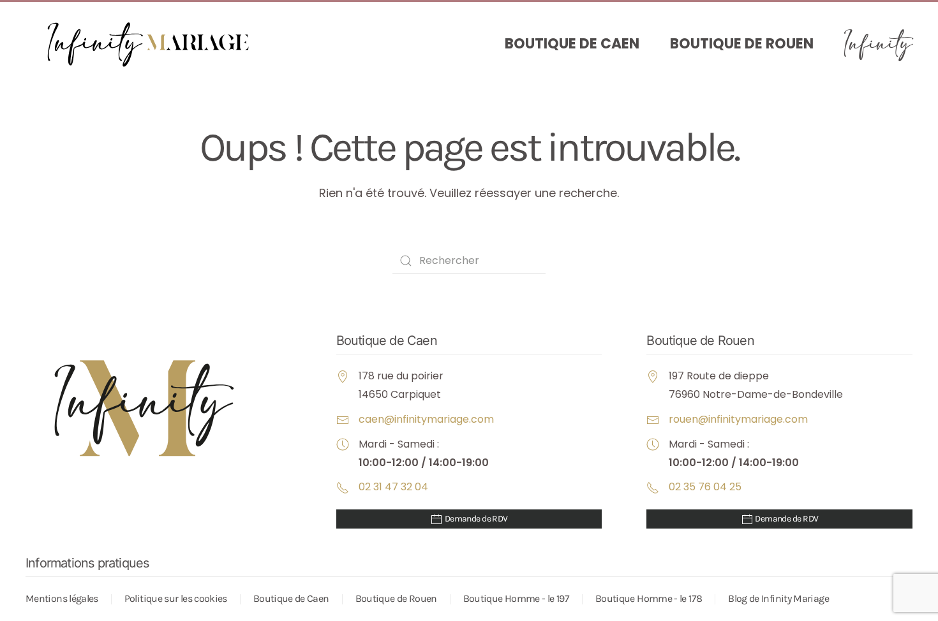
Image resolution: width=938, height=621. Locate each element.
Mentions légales (62, 598)
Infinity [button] (878, 44)
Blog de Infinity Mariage (778, 598)
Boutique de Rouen (742, 44)
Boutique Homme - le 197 (516, 598)
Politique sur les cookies (175, 598)
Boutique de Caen (572, 44)
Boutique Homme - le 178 (648, 598)
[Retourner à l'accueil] (153, 44)
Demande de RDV (475, 518)
